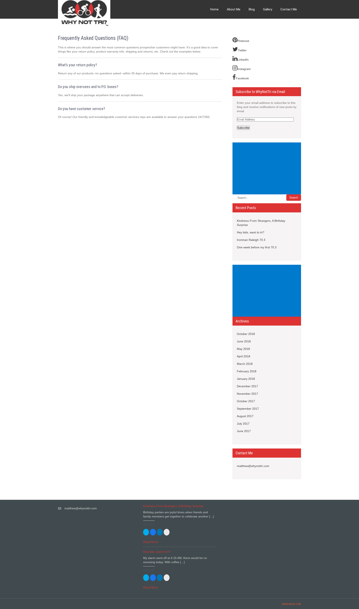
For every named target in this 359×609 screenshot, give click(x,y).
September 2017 (248, 408)
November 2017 (247, 393)
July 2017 (243, 423)
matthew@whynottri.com (253, 466)
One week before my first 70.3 (257, 247)
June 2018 (244, 341)
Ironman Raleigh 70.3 (251, 239)
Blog (252, 9)
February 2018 (246, 371)
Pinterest (243, 41)
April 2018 (243, 356)
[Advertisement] (267, 169)
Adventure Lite (291, 603)
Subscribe (243, 127)
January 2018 (246, 378)
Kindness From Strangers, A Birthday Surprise (261, 223)
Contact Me (288, 9)
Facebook (242, 78)
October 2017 (246, 401)
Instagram (244, 69)
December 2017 (247, 386)
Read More (150, 542)
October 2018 (246, 334)
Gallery (267, 9)
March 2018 (245, 363)
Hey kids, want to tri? (250, 232)
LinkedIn (243, 59)
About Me (233, 9)
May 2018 (243, 348)
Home (214, 9)
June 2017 (244, 431)
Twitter (242, 50)
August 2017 (245, 416)
